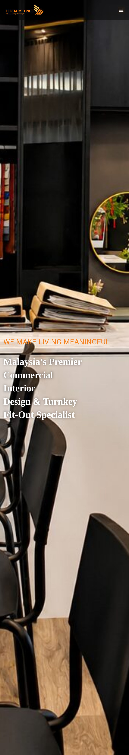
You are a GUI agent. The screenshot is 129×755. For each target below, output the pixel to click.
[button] (121, 10)
